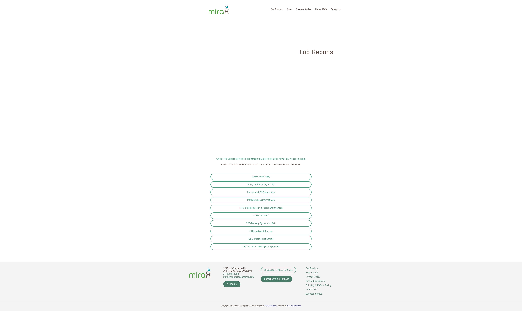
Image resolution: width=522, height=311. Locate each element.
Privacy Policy (313, 277)
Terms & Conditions (315, 281)
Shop (289, 9)
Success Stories (303, 9)
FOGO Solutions (271, 306)
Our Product (276, 9)
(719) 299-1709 (231, 274)
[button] (276, 279)
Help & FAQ (321, 9)
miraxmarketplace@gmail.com (238, 277)
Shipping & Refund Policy (318, 285)
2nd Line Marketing (294, 306)
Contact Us (336, 9)
